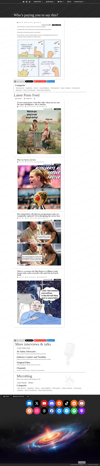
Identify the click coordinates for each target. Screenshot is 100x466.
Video (60, 1)
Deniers (31, 22)
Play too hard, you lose (26, 160)
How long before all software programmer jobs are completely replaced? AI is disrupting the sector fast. (38, 215)
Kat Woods (37, 22)
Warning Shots (20, 88)
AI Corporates (76, 88)
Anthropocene (55, 88)
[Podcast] (81, 410)
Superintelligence (44, 88)
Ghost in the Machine (29, 90)
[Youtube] (44, 403)
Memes (69, 1)
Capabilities (29, 88)
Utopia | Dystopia (65, 88)
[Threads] (44, 410)
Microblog (50, 1)
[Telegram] (66, 410)
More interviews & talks (33, 344)
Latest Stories (22, 383)
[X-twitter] (36, 403)
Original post (45, 25)
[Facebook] (51, 410)
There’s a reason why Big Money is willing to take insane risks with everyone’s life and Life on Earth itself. (37, 273)
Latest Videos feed (23, 348)
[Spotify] (74, 410)
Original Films (37, 1)
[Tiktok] (66, 403)
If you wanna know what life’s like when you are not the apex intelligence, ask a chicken (38, 103)
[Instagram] (36, 410)
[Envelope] (29, 403)
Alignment (19, 90)
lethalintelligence (42, 106)
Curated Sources (78, 1)
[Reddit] (59, 403)
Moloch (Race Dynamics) (43, 90)
